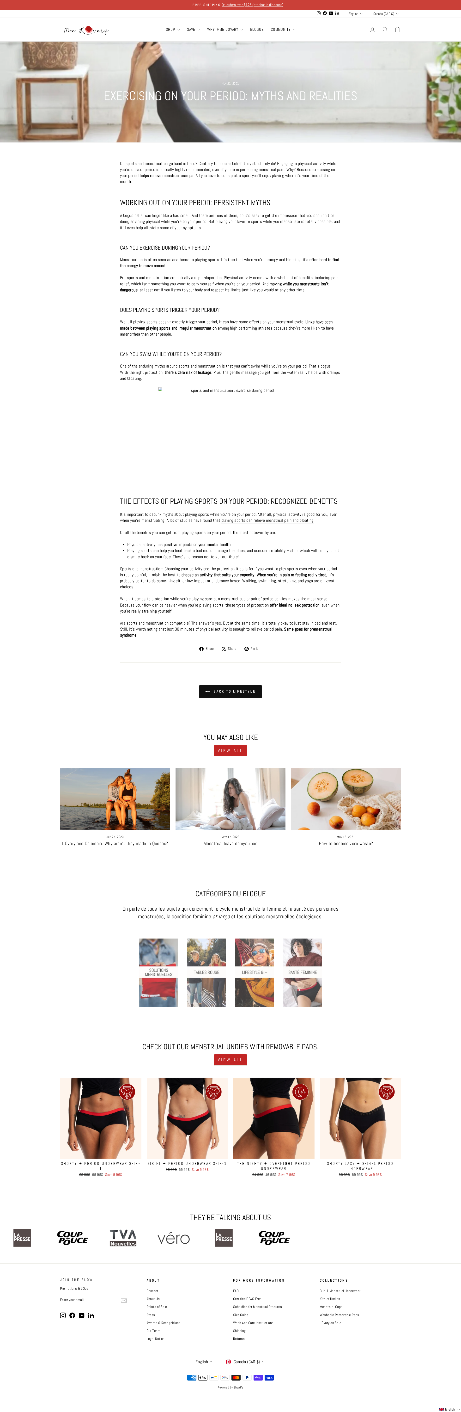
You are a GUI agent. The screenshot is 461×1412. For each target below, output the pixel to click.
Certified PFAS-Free (247, 1298)
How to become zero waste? (346, 843)
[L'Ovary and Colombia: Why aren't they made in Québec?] (115, 799)
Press (151, 1315)
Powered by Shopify (230, 1387)
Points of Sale (157, 1306)
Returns (239, 1338)
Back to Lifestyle (234, 691)
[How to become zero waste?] (346, 799)
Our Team (154, 1330)
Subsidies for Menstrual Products (257, 1306)
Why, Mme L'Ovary (223, 29)
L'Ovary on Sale (330, 1322)
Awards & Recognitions (164, 1322)
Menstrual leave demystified (230, 843)
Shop (171, 29)
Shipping (239, 1330)
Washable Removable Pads (339, 1315)
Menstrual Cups (331, 1306)
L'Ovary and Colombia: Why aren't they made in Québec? (115, 843)
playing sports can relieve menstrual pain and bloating (267, 520)
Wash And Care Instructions (253, 1322)
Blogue (257, 29)
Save (191, 29)
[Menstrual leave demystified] (231, 799)
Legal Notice (156, 1338)
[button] (450, 1409)
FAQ (236, 1291)
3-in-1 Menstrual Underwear (340, 1291)
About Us (153, 1298)
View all (230, 750)
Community (281, 29)
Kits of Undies (330, 1298)
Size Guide (241, 1315)
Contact (152, 1291)
